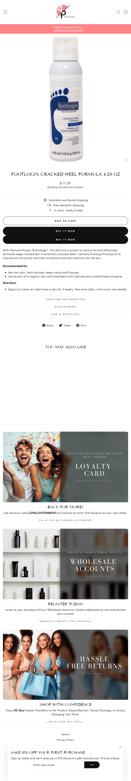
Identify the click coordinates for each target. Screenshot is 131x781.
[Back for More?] (65, 467)
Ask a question (65, 314)
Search (65, 734)
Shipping (52, 187)
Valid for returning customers (65, 520)
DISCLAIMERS (65, 306)
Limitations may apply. (65, 721)
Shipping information (65, 299)
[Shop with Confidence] (65, 665)
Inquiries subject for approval (65, 621)
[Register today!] (65, 564)
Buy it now (65, 231)
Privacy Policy (65, 739)
